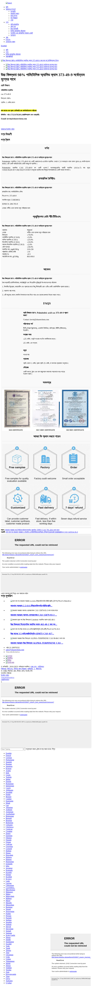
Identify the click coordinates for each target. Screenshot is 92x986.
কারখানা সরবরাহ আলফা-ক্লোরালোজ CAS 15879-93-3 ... (34, 615)
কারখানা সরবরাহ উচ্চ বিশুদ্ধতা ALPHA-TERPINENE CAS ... (37, 643)
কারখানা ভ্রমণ (15, 14)
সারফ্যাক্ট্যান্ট (9, 56)
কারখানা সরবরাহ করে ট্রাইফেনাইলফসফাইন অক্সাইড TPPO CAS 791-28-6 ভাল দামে (32, 530)
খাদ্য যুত (13, 27)
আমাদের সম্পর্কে (10, 9)
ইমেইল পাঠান (5, 675)
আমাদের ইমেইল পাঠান (7, 129)
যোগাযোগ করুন (10, 42)
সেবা (12, 20)
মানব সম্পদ (14, 16)
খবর (7, 37)
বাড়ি (7, 7)
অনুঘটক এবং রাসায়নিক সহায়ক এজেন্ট (22, 33)
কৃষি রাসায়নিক (15, 24)
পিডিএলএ (10, 669)
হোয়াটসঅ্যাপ (5, 680)
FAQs (8, 40)
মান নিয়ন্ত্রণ (14, 18)
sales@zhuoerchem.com (15, 650)
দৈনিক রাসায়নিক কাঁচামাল (18, 31)
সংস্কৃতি (13, 11)
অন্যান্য (13, 35)
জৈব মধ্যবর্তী (14, 29)
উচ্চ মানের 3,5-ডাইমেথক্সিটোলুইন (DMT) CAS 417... (32, 633)
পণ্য (7, 22)
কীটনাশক (38, 669)
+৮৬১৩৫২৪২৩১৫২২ (7, 677)
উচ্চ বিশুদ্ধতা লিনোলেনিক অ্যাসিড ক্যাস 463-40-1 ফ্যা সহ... (34, 624)
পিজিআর (3, 669)
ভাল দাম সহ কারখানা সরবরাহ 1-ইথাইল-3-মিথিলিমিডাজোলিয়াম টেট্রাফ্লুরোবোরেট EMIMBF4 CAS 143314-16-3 (42, 532)
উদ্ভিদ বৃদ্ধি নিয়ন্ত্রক (20, 669)
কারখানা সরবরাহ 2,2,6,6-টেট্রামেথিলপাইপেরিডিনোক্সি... (31, 605)
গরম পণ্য (33, 667)
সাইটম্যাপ (41, 667)
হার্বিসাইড (30, 669)
